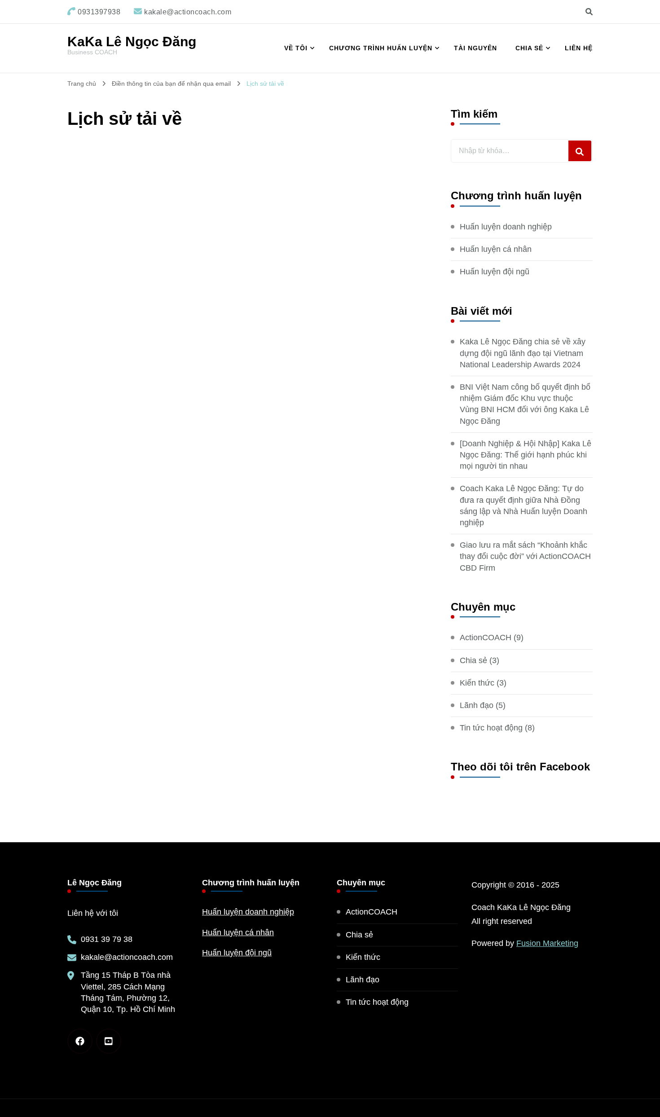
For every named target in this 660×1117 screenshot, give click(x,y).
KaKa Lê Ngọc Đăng (131, 41)
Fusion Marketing (547, 943)
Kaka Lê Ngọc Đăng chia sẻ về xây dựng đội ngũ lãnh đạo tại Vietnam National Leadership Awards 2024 (522, 353)
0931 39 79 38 (106, 939)
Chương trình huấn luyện (380, 48)
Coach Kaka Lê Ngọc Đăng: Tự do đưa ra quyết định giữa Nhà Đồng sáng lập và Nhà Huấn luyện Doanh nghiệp (523, 505)
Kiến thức (477, 682)
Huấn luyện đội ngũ (494, 271)
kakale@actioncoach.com (127, 957)
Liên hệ (579, 48)
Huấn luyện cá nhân (496, 249)
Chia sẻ (529, 48)
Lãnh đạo (476, 705)
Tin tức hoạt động (491, 727)
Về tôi (296, 48)
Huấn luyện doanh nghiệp (506, 226)
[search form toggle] (589, 12)
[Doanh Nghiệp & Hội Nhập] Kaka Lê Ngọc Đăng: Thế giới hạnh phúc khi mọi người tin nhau (525, 455)
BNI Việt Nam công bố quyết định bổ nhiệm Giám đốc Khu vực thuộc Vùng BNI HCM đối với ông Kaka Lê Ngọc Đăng (525, 404)
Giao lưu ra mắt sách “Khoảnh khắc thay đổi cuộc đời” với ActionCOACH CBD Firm (525, 556)
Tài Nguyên (475, 48)
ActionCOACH (485, 637)
